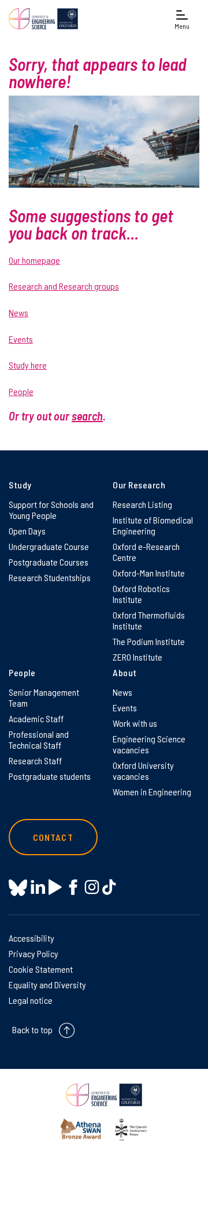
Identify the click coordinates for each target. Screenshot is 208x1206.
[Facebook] (73, 887)
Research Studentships (50, 577)
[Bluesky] (18, 888)
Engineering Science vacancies (149, 744)
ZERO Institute (137, 656)
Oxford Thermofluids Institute (149, 620)
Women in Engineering (152, 791)
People (21, 391)
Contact (53, 837)
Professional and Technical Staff (39, 739)
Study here (28, 364)
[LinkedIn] (38, 887)
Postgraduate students (50, 776)
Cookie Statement (41, 969)
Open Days (27, 530)
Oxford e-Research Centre (146, 552)
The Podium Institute (149, 641)
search (87, 416)
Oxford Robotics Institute (141, 594)
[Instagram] (91, 887)
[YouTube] (55, 887)
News (18, 312)
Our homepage (34, 260)
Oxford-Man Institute (149, 572)
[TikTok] (109, 887)
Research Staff (35, 760)
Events (21, 338)
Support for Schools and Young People (51, 510)
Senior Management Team (44, 697)
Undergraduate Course (49, 546)
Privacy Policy (33, 953)
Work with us (135, 723)
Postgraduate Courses (48, 561)
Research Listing (142, 504)
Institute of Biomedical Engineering (153, 525)
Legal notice (31, 1000)
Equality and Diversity (47, 984)
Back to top (32, 1029)
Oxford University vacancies (143, 771)
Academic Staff (36, 718)
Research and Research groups (64, 285)
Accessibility (31, 937)
